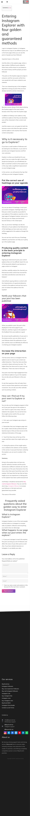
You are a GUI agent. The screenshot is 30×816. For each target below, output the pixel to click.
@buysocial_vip (9, 729)
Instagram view (6, 698)
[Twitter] (16, 732)
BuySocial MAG (6, 703)
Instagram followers (13, 486)
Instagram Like (6, 693)
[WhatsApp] (26, 732)
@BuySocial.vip (9, 724)
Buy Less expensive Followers (10, 688)
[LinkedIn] (23, 732)
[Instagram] (5, 732)
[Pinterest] (19, 732)
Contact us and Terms (8, 707)
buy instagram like (7, 696)
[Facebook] (12, 732)
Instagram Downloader (8, 705)
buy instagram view (7, 700)
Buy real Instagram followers (10, 691)
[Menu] (2, 2)
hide (10, 7)
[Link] (26, 2)
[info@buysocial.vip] (3, 720)
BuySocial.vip (5, 684)
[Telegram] (8, 732)
